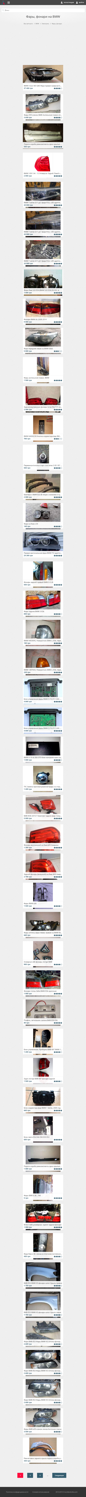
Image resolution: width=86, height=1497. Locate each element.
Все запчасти (28, 24)
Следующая (59, 1475)
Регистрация (69, 2)
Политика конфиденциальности (17, 1492)
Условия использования (40, 1492)
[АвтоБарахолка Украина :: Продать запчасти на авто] (3, 2)
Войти (81, 2)
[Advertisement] (43, 44)
